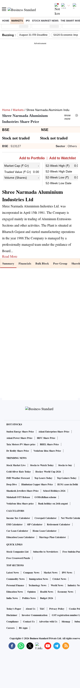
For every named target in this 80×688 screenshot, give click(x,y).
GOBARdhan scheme (45, 497)
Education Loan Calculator (20, 537)
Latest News (12, 572)
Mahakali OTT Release (18, 497)
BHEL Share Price (49, 444)
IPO (28, 20)
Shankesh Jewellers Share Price (22, 490)
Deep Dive (11, 484)
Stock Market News (45, 20)
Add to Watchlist (62, 158)
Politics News (29, 598)
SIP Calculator (34, 524)
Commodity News (15, 578)
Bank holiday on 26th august (53, 503)
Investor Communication (34, 615)
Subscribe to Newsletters (45, 551)
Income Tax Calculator (18, 518)
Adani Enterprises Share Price (53, 431)
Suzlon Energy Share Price (20, 431)
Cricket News (59, 578)
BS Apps (23, 627)
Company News (31, 572)
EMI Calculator (14, 524)
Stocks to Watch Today (42, 465)
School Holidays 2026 (54, 490)
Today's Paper (13, 608)
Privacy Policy (56, 608)
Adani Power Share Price (19, 438)
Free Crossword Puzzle (18, 558)
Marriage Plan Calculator (52, 537)
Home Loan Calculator (45, 530)
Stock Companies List (17, 551)
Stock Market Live (16, 465)
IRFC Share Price (46, 438)
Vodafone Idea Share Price (47, 450)
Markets (17, 20)
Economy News (65, 591)
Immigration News (38, 578)
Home (5, 20)
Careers (10, 627)
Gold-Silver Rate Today (18, 471)
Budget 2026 (46, 598)
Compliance (12, 621)
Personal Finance (15, 585)
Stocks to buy (65, 465)
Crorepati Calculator (46, 518)
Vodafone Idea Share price (20, 503)
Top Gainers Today (67, 478)
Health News (46, 591)
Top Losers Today (43, 478)
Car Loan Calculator (17, 530)
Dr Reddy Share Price (17, 450)
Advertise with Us (48, 621)
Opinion (31, 591)
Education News (14, 591)
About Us (30, 608)
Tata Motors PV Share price (20, 444)
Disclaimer (11, 615)
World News (57, 585)
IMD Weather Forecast (18, 478)
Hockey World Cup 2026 (48, 471)
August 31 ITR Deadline (33, 34)
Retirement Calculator (58, 524)
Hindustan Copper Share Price (37, 484)
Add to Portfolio (32, 158)
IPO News (67, 572)
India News (12, 598)
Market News (50, 572)
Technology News (37, 585)
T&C (42, 608)
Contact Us (29, 621)
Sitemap (66, 621)
